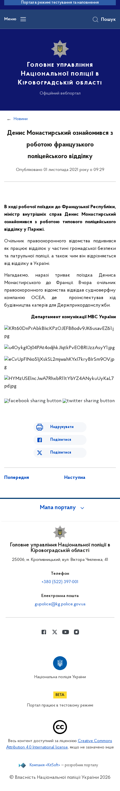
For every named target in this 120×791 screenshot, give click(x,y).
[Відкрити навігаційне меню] (23, 19)
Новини (21, 119)
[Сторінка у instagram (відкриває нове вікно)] (76, 632)
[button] (60, 507)
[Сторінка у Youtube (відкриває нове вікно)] (65, 632)
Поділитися (60, 440)
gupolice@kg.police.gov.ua (60, 604)
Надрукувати (62, 427)
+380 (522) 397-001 (60, 582)
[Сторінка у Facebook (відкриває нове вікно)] (43, 632)
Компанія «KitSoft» (45, 765)
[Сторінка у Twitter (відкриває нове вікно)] (54, 632)
